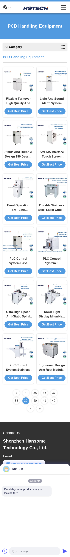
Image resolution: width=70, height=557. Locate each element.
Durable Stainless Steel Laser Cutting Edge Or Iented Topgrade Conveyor (51, 208)
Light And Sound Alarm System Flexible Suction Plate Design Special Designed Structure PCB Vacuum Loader (51, 101)
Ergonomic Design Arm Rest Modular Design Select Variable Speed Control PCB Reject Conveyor (51, 368)
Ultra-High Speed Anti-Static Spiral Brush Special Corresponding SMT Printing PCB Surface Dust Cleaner (18, 314)
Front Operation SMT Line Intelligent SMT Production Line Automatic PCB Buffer (18, 208)
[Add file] (4, 551)
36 (44, 392)
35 (35, 392)
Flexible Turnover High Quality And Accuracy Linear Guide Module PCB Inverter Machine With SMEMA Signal (18, 101)
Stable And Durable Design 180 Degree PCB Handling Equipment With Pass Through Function (18, 154)
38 (16, 400)
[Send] (65, 551)
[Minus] (65, 469)
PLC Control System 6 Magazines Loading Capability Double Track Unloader (51, 261)
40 (35, 400)
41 (44, 400)
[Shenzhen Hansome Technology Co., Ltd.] (35, 7)
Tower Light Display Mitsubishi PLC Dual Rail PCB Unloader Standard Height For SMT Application (51, 314)
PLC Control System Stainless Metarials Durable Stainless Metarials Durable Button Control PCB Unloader (18, 368)
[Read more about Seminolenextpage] (16, 393)
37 (53, 392)
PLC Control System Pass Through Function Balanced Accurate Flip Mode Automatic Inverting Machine (18, 261)
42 (53, 400)
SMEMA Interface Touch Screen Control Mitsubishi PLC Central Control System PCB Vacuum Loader (52, 154)
